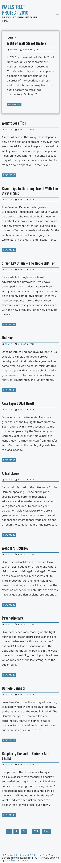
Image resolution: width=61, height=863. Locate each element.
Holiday (7, 337)
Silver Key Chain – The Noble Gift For (28, 263)
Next (46, 831)
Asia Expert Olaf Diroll (18, 403)
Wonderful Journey (15, 548)
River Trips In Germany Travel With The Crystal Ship (30, 191)
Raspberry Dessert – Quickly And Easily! (25, 756)
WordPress (11, 860)
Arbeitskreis (10, 473)
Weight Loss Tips (14, 123)
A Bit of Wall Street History (26, 43)
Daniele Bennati (13, 688)
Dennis (13, 49)
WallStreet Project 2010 (15, 9)
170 (36, 831)
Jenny (24, 860)
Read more (14, 104)
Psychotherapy (12, 618)
